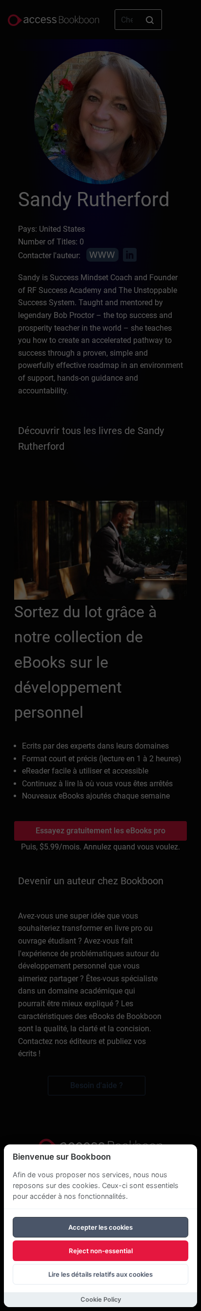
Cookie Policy (100, 1299)
